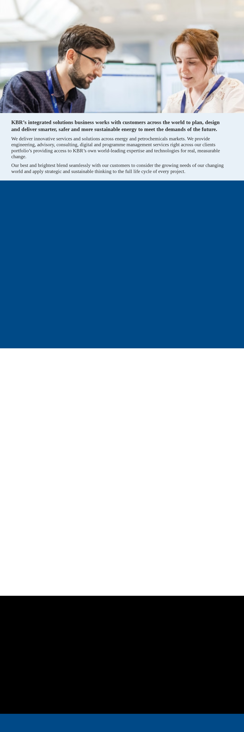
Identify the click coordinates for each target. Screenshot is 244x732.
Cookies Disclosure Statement (148, 726)
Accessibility (119, 726)
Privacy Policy (98, 726)
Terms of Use (77, 726)
